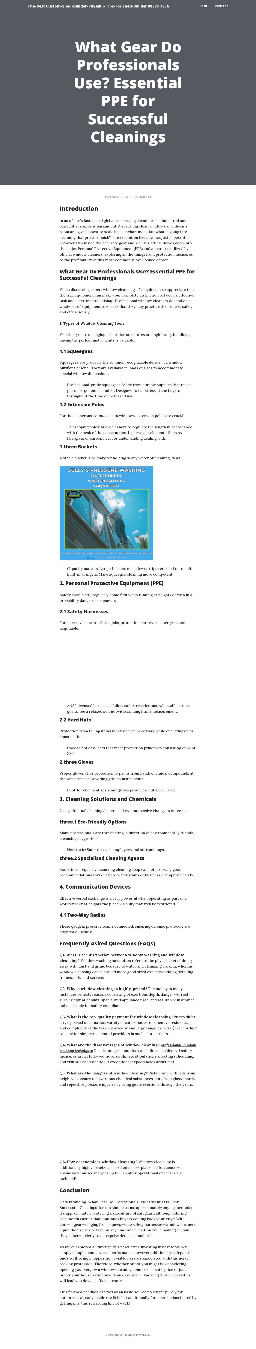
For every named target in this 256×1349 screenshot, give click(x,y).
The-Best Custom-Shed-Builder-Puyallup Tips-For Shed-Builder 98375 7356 (98, 6)
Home (204, 6)
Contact (221, 6)
